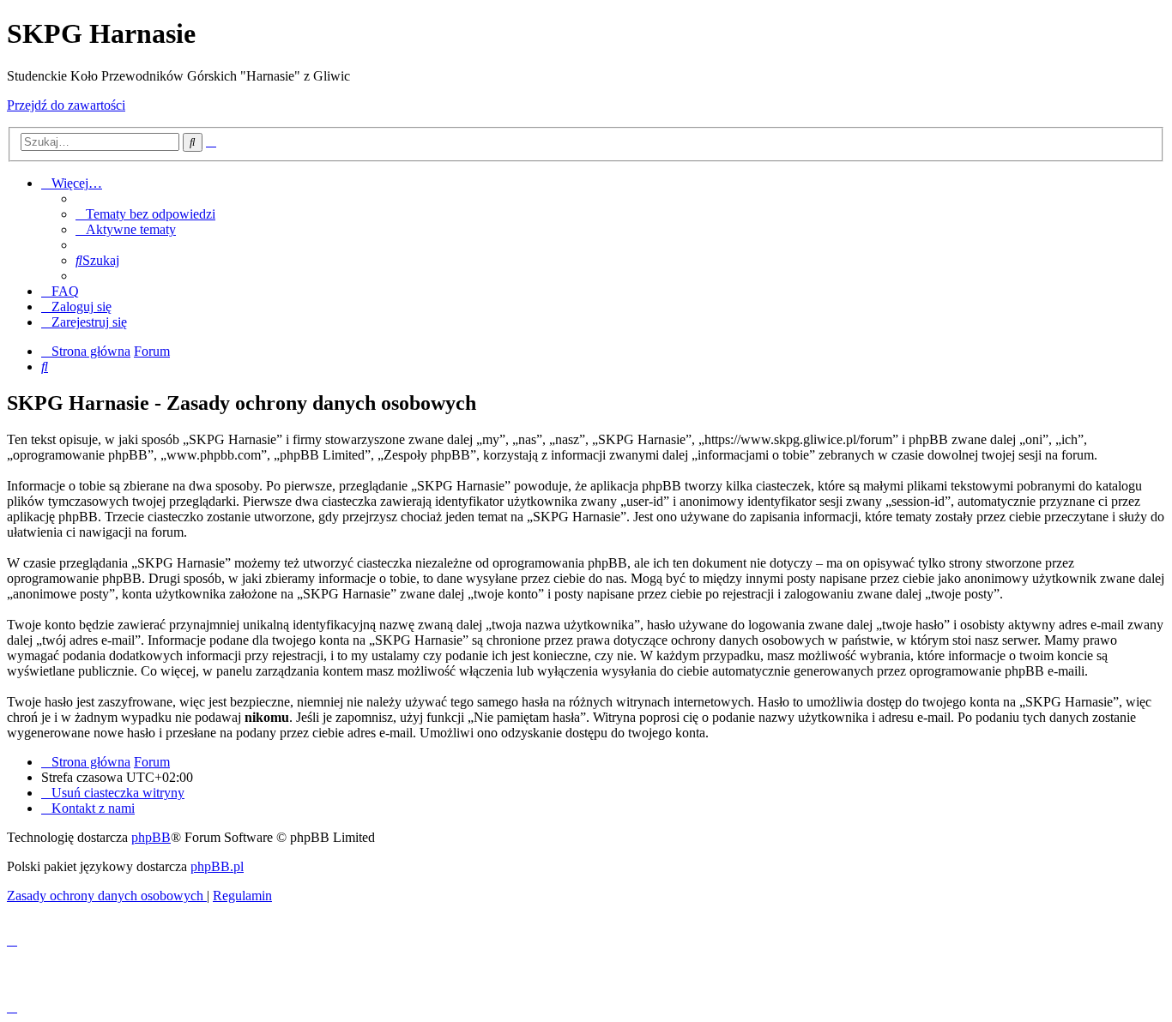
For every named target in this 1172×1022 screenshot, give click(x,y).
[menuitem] (145, 214)
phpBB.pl (217, 866)
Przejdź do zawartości (66, 105)
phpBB (151, 837)
